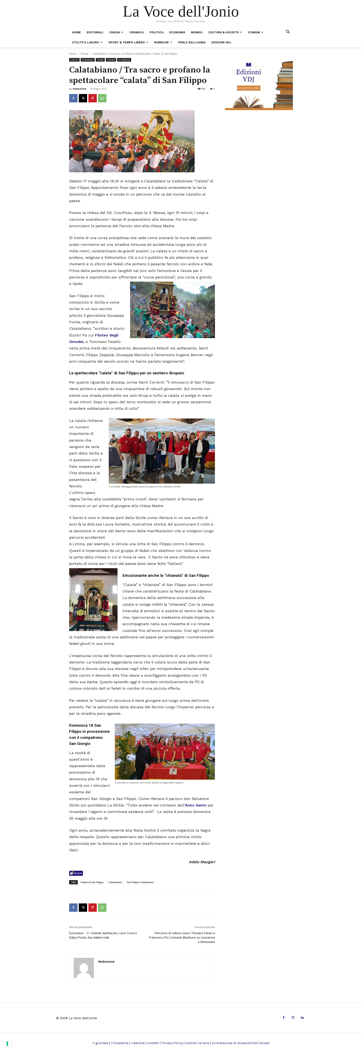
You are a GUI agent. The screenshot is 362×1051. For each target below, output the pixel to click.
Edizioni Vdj (221, 42)
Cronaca (136, 32)
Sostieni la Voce (197, 1043)
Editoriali (95, 32)
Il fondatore (119, 1043)
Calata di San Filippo (92, 882)
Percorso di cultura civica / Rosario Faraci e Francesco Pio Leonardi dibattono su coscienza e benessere (182, 937)
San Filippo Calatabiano (140, 882)
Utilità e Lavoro (85, 42)
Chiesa (114, 32)
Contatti (153, 1043)
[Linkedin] (302, 1017)
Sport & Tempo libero (127, 42)
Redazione (79, 88)
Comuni (254, 32)
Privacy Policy (172, 1043)
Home (76, 32)
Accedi (265, 1043)
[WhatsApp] (102, 98)
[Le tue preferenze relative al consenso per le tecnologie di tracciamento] (7, 1044)
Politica (156, 32)
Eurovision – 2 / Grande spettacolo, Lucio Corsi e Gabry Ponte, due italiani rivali (103, 935)
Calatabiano (87, 59)
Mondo (196, 32)
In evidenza (124, 59)
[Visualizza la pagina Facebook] (73, 98)
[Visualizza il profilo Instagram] (293, 1017)
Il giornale (100, 1043)
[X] (83, 98)
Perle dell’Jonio (192, 42)
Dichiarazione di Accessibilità (234, 1043)
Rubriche (161, 42)
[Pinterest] (92, 98)
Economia (177, 32)
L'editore (137, 1043)
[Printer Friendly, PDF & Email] (76, 873)
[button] (288, 32)
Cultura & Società (223, 32)
